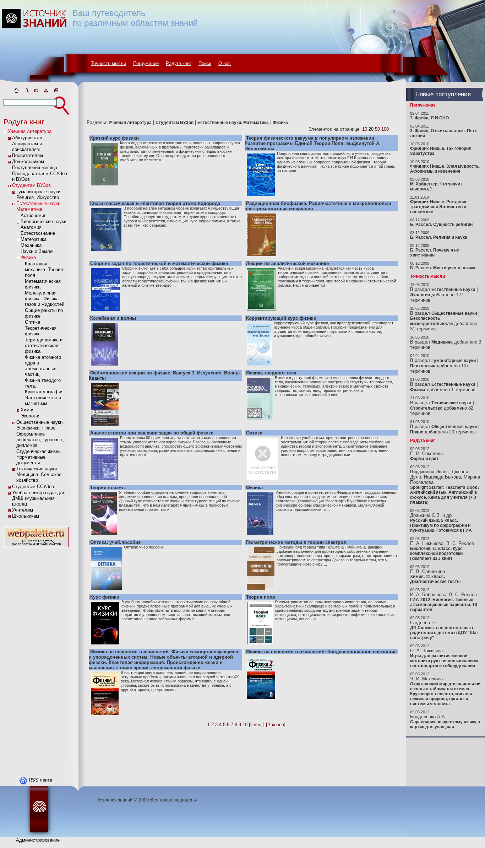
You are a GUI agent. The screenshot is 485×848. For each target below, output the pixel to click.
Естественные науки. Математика (39, 206)
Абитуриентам (27, 137)
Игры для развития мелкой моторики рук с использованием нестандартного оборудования (444, 660)
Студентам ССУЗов (33, 486)
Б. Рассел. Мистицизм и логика (442, 267)
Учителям (22, 510)
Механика (31, 245)
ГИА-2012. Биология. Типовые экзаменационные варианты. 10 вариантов (443, 604)
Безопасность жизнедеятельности (431, 321)
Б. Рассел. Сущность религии (441, 224)
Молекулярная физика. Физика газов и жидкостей (44, 298)
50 (377, 129)
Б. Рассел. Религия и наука (438, 237)
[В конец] (275, 724)
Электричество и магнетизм (43, 400)
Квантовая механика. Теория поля (44, 269)
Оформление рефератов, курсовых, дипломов (40, 439)
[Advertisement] (36, 655)
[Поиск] (26, 91)
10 (364, 129)
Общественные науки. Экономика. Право (40, 425)
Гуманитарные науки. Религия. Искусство (39, 194)
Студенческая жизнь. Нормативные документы (39, 457)
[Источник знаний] (44, 86)
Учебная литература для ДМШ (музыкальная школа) (38, 498)
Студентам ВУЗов (31, 185)
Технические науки (451, 402)
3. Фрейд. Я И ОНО (429, 117)
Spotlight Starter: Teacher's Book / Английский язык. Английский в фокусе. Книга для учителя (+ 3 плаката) (444, 495)
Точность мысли (108, 63)
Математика (34, 239)
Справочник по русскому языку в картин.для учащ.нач (445, 724)
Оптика (32, 322)
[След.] (257, 724)
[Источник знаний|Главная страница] (16, 91)
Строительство (426, 408)
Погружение (146, 63)
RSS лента (40, 780)
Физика (28, 257)
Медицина (442, 342)
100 (385, 129)
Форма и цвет (424, 458)
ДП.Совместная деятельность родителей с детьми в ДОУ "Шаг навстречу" (444, 632)
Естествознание (38, 233)
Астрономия (34, 215)
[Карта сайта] (46, 91)
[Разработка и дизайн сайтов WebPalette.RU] (36, 547)
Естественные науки (453, 289)
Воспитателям (27, 155)
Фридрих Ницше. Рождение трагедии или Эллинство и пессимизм (439, 206)
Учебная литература (29, 131)
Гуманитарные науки (453, 360)
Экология (30, 415)
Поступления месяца (34, 167)
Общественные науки (454, 313)
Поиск (204, 63)
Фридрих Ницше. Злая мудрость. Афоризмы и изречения (445, 169)
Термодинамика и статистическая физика (43, 345)
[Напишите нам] (36, 91)
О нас (224, 63)
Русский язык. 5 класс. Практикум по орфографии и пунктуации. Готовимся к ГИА (441, 525)
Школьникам (25, 516)
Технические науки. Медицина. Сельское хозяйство (38, 474)
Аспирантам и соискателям (27, 146)
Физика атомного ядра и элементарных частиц (43, 366)
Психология (422, 365)
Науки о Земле (37, 251)
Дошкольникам (28, 161)
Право (416, 432)
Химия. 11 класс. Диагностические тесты (435, 579)
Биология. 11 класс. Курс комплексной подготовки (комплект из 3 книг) (436, 553)
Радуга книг (178, 63)
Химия (27, 409)
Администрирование (38, 840)
